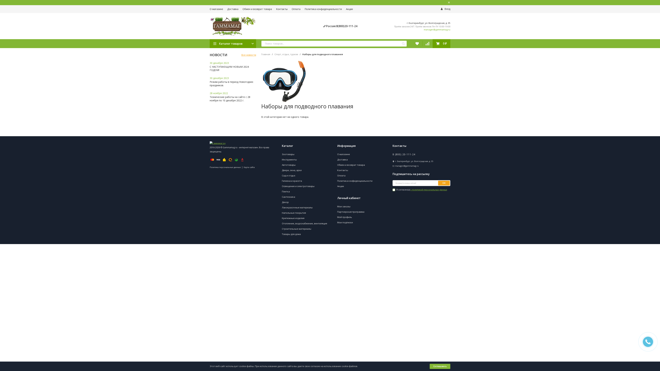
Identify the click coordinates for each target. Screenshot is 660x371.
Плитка (286, 191)
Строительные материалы (296, 228)
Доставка (232, 9)
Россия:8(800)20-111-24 (341, 26)
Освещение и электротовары (298, 186)
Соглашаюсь (440, 366)
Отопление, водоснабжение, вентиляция (304, 223)
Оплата (296, 9)
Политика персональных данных (225, 167)
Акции (349, 9)
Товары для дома (291, 234)
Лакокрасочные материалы (297, 207)
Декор (285, 202)
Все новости (248, 55)
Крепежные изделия (293, 218)
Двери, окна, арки (292, 170)
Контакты (282, 9)
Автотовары (289, 164)
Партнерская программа (350, 211)
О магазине (216, 9)
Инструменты (289, 159)
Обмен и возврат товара (257, 9)
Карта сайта (249, 167)
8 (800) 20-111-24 (404, 154)
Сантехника (288, 196)
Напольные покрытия (294, 212)
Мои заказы (343, 206)
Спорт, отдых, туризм (286, 54)
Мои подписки (345, 222)
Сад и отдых (288, 175)
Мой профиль (344, 217)
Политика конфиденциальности (323, 9)
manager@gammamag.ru (437, 30)
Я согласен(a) (421, 189)
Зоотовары (288, 154)
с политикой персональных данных (428, 189)
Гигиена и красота (292, 180)
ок (444, 183)
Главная (265, 54)
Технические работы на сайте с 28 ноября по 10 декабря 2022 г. (230, 98)
